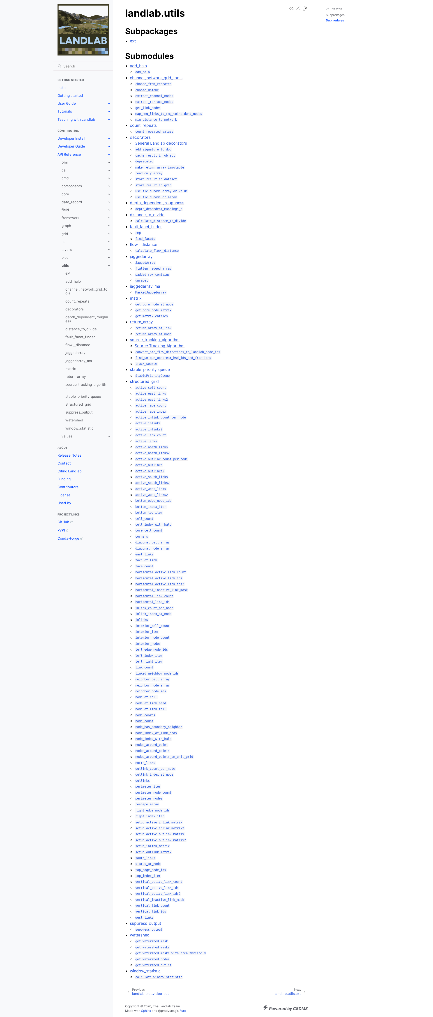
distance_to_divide (81, 329)
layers (67, 249)
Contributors (68, 487)
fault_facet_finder (80, 337)
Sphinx (146, 1010)
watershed (74, 420)
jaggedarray (75, 353)
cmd (65, 178)
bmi (65, 162)
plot (65, 257)
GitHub (63, 522)
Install (62, 88)
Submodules (335, 20)
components (72, 186)
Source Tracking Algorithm (159, 345)
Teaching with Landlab (76, 119)
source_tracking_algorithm (85, 386)
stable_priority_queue (83, 396)
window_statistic (79, 428)
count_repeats (77, 301)
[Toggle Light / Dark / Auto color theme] (305, 9)
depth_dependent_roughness (86, 319)
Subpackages (335, 15)
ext (68, 273)
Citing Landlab (70, 471)
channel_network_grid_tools (86, 291)
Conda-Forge (68, 538)
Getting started (70, 95)
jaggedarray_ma (78, 361)
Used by (64, 503)
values (67, 436)
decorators (74, 309)
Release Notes (69, 455)
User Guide (67, 103)
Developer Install (71, 138)
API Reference (69, 154)
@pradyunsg (167, 1010)
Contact (64, 463)
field (65, 210)
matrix (70, 369)
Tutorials (65, 111)
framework (70, 218)
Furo (183, 1010)
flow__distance (77, 345)
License (64, 495)
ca (64, 170)
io (63, 242)
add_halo (73, 281)
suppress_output (79, 412)
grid (65, 234)
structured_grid (78, 404)
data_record (72, 202)
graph (66, 226)
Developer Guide (71, 146)
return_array (75, 376)
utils (65, 265)
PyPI (61, 530)
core (65, 194)
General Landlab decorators (161, 143)
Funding (64, 479)
